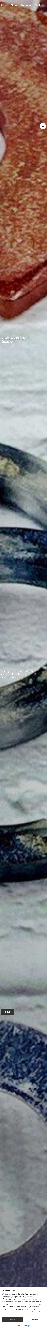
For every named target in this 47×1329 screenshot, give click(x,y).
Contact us (26, 5)
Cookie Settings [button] (23, 1326)
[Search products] (42, 126)
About (14, 5)
